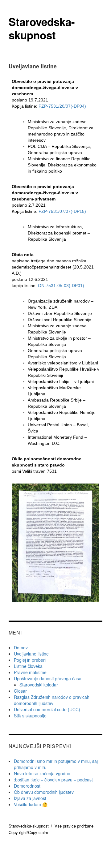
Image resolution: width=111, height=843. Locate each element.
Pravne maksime (30, 672)
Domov (21, 647)
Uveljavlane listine (31, 654)
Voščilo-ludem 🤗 (30, 804)
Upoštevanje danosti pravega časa (47, 678)
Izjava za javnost (30, 798)
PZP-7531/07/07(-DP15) (62, 211)
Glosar (20, 691)
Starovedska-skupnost (42, 28)
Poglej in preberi (30, 660)
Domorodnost (27, 786)
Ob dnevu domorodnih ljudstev (44, 792)
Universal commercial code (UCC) (47, 709)
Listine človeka (28, 666)
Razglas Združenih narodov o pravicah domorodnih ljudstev (51, 700)
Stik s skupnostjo (30, 715)
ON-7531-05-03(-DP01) (61, 285)
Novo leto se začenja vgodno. (43, 773)
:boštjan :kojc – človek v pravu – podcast (53, 779)
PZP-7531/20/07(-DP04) (62, 106)
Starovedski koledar (38, 685)
